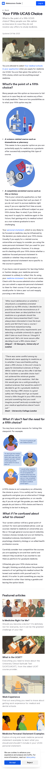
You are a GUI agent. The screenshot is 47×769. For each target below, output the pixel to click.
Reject (30, 762)
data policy (30, 757)
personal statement (15, 230)
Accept (12, 762)
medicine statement (15, 278)
